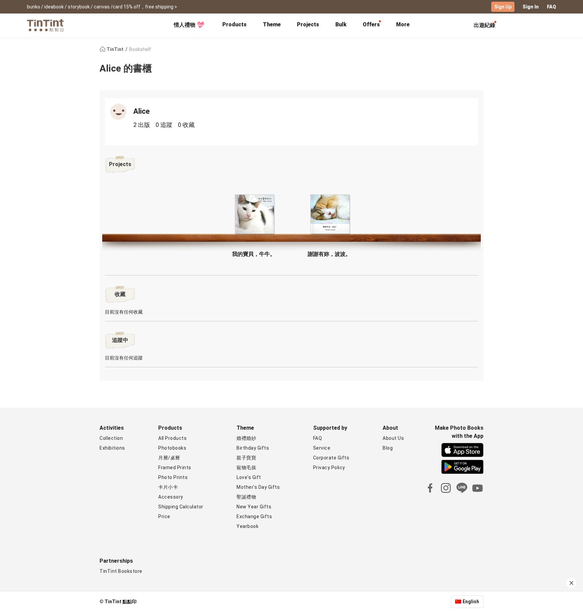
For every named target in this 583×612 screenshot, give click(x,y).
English (471, 601)
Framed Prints (174, 467)
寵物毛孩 (246, 467)
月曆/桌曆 (169, 457)
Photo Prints (173, 477)
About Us (393, 438)
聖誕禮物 (246, 497)
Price (164, 516)
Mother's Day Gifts (258, 487)
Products (234, 24)
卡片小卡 (168, 487)
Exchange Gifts (254, 516)
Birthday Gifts (253, 448)
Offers (371, 24)
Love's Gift (249, 477)
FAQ (551, 6)
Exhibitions (112, 448)
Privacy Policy (329, 467)
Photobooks (172, 448)
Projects (308, 24)
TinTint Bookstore (121, 571)
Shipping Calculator (180, 506)
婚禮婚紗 (246, 438)
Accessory (170, 497)
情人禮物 (184, 25)
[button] (254, 214)
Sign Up (502, 6)
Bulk (340, 24)
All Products (172, 438)
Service (322, 448)
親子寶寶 (246, 457)
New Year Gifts (254, 506)
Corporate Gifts (331, 457)
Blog (388, 448)
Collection (111, 438)
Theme (272, 24)
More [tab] (403, 24)
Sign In (531, 6)
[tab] (234, 25)
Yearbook (247, 526)
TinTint (115, 49)
